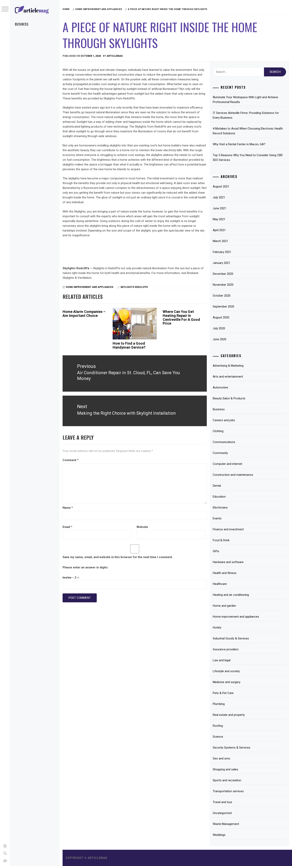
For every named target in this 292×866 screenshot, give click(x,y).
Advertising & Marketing (228, 365)
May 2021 (219, 219)
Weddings (219, 835)
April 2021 (219, 230)
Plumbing (219, 704)
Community (220, 453)
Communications (224, 442)
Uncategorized (222, 813)
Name (68, 507)
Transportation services (228, 791)
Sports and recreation (227, 780)
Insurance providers (226, 649)
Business (21, 24)
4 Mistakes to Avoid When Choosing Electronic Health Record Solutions (248, 131)
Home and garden (224, 605)
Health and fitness (224, 573)
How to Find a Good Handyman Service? (129, 345)
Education (219, 496)
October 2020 (221, 295)
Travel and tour (222, 802)
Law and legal (221, 660)
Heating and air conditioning (231, 595)
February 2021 (222, 252)
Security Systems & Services (231, 747)
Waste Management (226, 824)
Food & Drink (221, 540)
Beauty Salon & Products (229, 398)
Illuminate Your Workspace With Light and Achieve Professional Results (245, 99)
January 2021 (221, 263)
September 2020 (223, 306)
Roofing (218, 726)
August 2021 (221, 186)
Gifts (216, 551)
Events (217, 518)
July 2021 (219, 197)
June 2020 (219, 339)
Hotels (217, 627)
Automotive (220, 387)
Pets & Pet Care (223, 693)
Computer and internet (227, 464)
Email (67, 527)
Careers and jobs (224, 420)
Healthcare (220, 584)
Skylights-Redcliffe (134, 287)
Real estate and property (229, 715)
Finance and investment (228, 529)
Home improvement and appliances (89, 287)
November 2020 (223, 284)
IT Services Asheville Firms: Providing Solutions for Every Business (246, 115)
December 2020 (223, 274)
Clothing (218, 431)
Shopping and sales (225, 769)
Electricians (220, 507)
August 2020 (221, 317)
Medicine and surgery (226, 682)
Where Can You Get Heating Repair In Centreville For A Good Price (181, 317)
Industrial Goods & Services (231, 638)
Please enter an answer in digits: (85, 567)
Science (218, 736)
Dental (217, 485)
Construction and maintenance (233, 475)
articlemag (115, 56)
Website (142, 527)
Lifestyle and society (226, 671)
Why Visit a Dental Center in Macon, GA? (239, 144)
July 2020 (219, 328)
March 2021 (220, 241)
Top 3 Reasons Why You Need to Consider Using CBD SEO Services (248, 157)
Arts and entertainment (228, 376)
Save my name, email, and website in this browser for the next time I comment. (118, 557)
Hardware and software (228, 562)
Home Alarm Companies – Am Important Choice (84, 313)
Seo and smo (221, 758)
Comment (70, 460)
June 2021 (219, 208)
